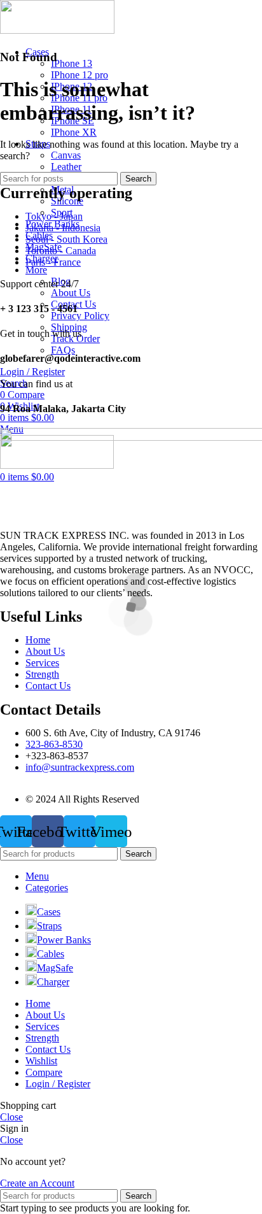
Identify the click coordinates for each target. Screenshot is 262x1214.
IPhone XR (74, 132)
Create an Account (37, 1183)
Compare (43, 1072)
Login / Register (57, 1083)
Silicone (67, 201)
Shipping (69, 327)
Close (11, 1116)
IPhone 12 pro (79, 74)
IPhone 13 (71, 63)
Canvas (66, 155)
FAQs (63, 350)
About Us (70, 292)
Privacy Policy (80, 315)
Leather (66, 166)
